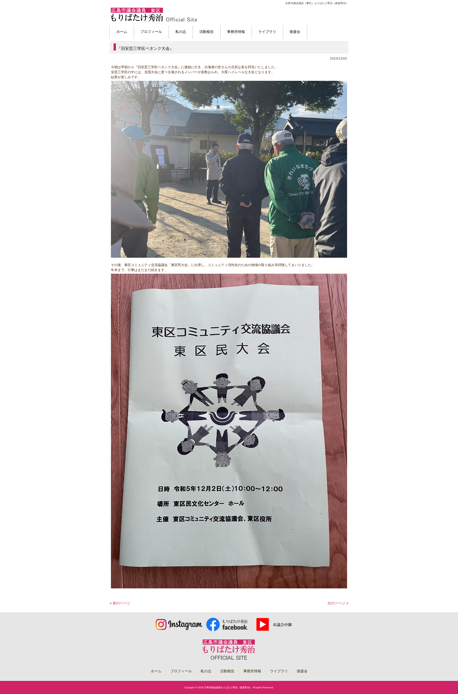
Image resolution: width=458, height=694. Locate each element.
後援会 (302, 671)
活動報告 (227, 671)
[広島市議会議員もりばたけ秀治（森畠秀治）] (154, 21)
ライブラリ (279, 671)
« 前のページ (120, 603)
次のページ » (338, 603)
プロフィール (181, 671)
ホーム (156, 671)
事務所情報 (252, 671)
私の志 (206, 671)
